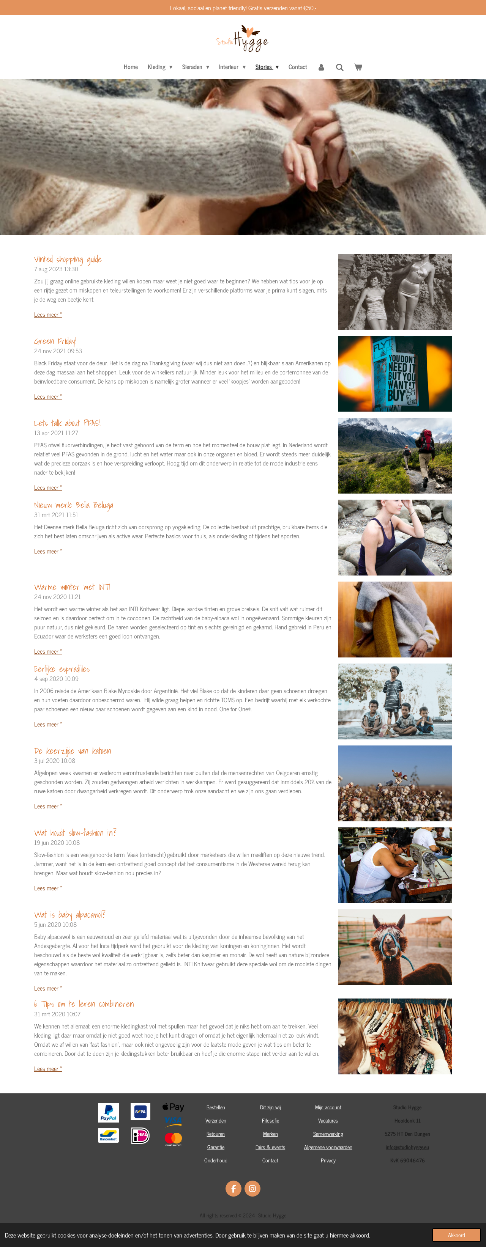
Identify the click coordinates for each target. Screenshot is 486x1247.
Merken (270, 1133)
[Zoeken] (340, 67)
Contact (270, 1160)
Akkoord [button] (456, 1234)
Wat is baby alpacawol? (70, 914)
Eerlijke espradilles (62, 668)
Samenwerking (328, 1133)
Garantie (215, 1146)
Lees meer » (48, 314)
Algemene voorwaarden (328, 1146)
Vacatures (328, 1120)
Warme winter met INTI (72, 586)
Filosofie (270, 1120)
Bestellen (216, 1106)
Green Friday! (55, 341)
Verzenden (215, 1120)
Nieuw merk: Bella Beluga (73, 504)
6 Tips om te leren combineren (84, 1003)
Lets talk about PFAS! (67, 422)
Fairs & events (270, 1146)
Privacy (328, 1160)
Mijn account (328, 1106)
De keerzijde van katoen (72, 750)
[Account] (321, 66)
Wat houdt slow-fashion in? (75, 832)
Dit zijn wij (270, 1106)
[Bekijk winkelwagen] (358, 66)
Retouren (216, 1133)
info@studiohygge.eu (407, 1146)
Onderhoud (215, 1160)
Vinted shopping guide (68, 259)
